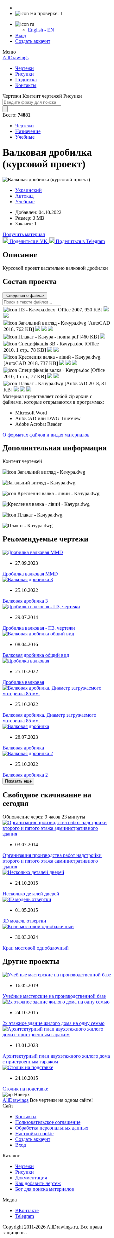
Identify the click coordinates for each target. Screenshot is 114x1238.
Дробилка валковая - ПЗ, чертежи (39, 628)
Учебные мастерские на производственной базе (54, 996)
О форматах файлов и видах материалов (46, 434)
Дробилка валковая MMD (30, 573)
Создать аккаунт (32, 41)
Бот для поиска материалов (44, 1189)
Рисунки (24, 74)
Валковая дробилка (23, 747)
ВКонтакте (27, 1210)
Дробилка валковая (23, 682)
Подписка (26, 79)
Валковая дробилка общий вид (36, 655)
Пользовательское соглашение (47, 1122)
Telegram (24, 1216)
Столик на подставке (25, 1088)
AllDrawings (15, 57)
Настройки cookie (34, 1133)
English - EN (41, 29)
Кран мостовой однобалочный (36, 948)
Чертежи (24, 68)
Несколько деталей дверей (31, 893)
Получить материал (24, 234)
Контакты (25, 85)
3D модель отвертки (24, 920)
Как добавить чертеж (38, 1183)
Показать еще (18, 781)
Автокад (24, 196)
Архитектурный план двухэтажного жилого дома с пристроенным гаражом (56, 1058)
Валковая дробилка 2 (25, 775)
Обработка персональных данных (51, 1128)
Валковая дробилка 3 (25, 601)
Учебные (25, 137)
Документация (31, 1177)
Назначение (28, 131)
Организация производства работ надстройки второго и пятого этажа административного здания (52, 861)
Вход (20, 35)
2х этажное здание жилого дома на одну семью (53, 1023)
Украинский (28, 190)
